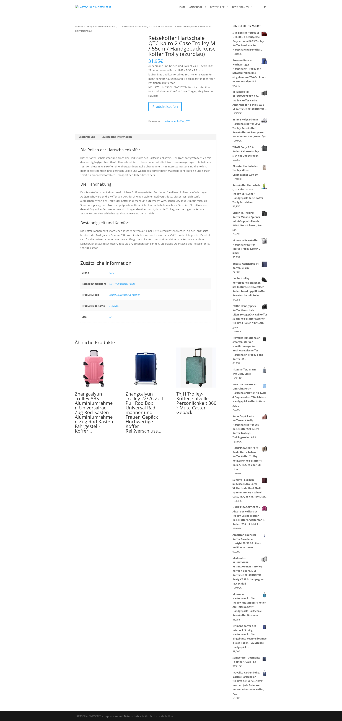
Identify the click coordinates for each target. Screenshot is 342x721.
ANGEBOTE (196, 7)
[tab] (87, 137)
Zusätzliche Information (117, 136)
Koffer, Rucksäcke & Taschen (124, 294)
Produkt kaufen (165, 106)
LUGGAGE (114, 305)
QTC (118, 26)
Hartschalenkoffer (104, 26)
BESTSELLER (217, 7)
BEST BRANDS (240, 7)
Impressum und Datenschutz (121, 716)
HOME (181, 7)
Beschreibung (87, 136)
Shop (89, 26)
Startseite (80, 26)
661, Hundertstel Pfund (122, 283)
